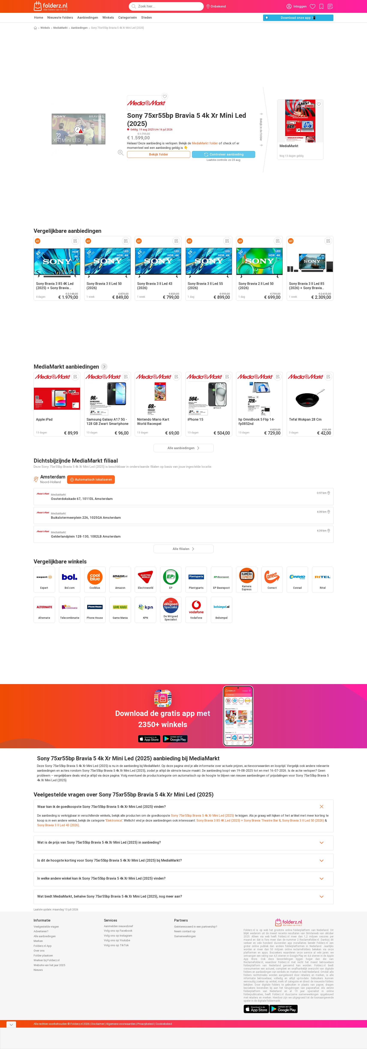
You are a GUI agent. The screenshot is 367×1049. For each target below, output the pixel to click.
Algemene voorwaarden (120, 1023)
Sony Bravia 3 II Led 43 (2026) (58, 825)
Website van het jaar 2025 (49, 965)
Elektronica (114, 820)
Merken (38, 941)
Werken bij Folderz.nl (47, 960)
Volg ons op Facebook (118, 930)
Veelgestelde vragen (46, 926)
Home (38, 17)
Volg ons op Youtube (117, 940)
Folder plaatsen (43, 955)
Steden (146, 17)
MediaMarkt (60, 27)
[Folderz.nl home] (50, 6)
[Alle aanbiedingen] (104, 366)
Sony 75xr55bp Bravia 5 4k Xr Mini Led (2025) (202, 815)
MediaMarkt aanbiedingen (66, 366)
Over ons (39, 950)
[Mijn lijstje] (330, 6)
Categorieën (127, 17)
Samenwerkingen (185, 936)
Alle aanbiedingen (45, 936)
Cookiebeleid (164, 1023)
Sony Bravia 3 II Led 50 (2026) (303, 820)
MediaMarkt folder (205, 143)
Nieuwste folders (60, 17)
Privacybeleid (145, 1023)
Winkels (108, 17)
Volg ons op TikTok (116, 945)
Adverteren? (41, 931)
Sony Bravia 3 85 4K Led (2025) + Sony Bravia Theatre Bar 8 (238, 820)
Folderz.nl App (43, 945)
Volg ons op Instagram (118, 935)
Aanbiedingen (87, 17)
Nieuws (38, 969)
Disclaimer (97, 1023)
